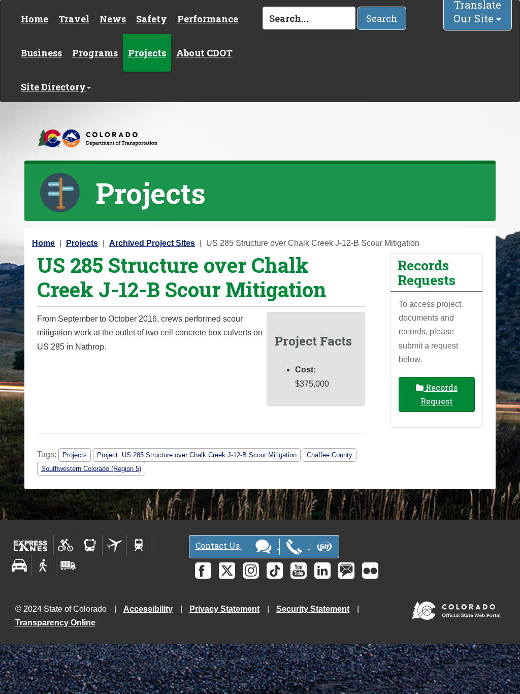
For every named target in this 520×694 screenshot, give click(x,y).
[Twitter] (227, 570)
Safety (151, 19)
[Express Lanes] (31, 545)
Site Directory (53, 87)
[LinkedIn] (322, 570)
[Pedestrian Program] (43, 565)
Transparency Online (55, 622)
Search (382, 18)
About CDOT (204, 53)
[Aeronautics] (114, 545)
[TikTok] (275, 570)
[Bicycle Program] (65, 545)
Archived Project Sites (152, 243)
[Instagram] (251, 570)
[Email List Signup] (346, 570)
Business (41, 53)
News (113, 19)
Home (34, 19)
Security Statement (312, 609)
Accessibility (148, 609)
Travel (73, 19)
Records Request (439, 394)
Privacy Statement (224, 609)
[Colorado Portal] (458, 608)
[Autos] (19, 565)
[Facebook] (203, 570)
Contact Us (219, 545)
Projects (147, 53)
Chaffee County (329, 455)
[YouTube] (298, 570)
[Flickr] (370, 570)
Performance (207, 19)
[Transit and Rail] (90, 545)
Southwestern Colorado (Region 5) (91, 468)
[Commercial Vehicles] (68, 565)
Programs (95, 53)
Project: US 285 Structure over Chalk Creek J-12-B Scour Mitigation (197, 455)
